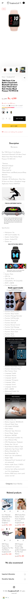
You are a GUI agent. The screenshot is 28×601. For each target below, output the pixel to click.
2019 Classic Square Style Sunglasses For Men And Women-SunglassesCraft (7, 548)
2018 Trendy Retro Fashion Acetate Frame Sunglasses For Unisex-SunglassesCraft (20, 518)
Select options (10, 511)
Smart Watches (17, 484)
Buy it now (14, 126)
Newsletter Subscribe (8, 579)
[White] (7, 112)
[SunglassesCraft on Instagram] (14, 587)
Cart (23, 2)
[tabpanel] (14, 20)
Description (14, 143)
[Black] (11, 112)
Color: (5, 109)
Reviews (14, 147)
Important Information (8, 574)
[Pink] (3, 112)
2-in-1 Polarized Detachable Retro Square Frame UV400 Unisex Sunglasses (7, 518)
